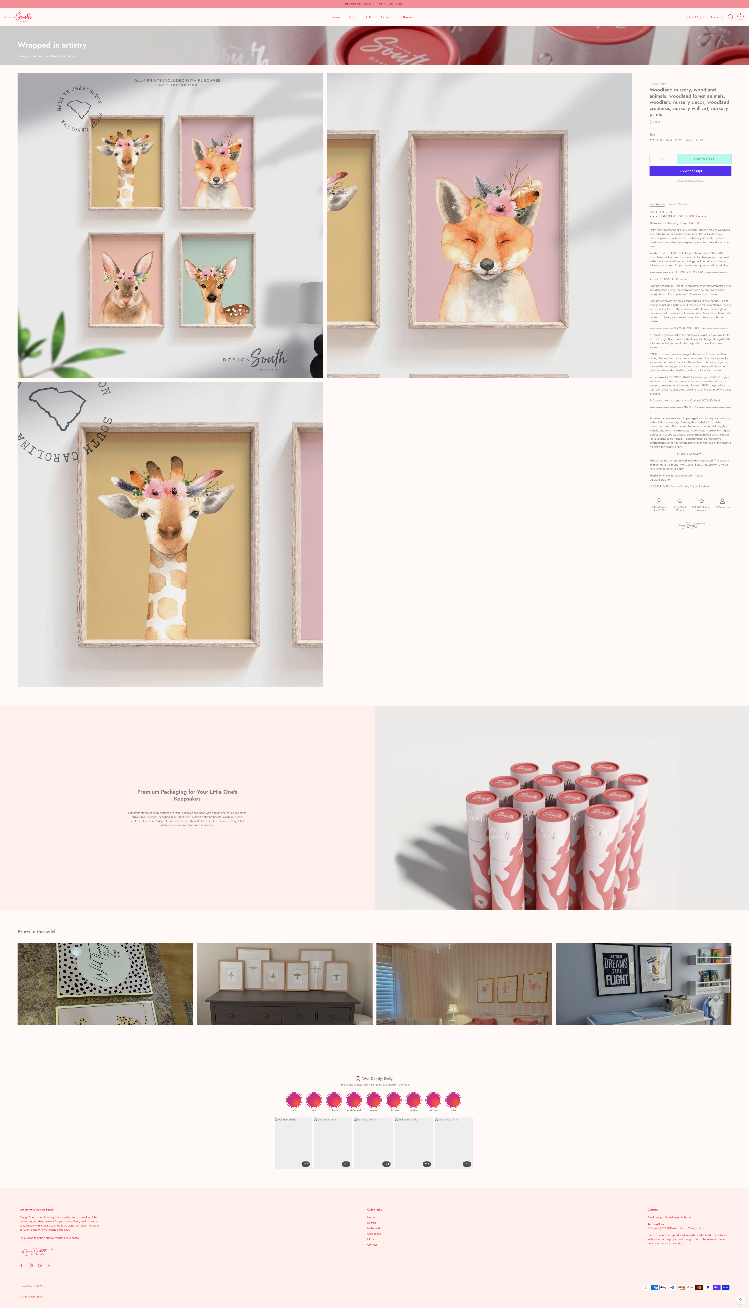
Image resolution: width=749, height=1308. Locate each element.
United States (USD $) (31, 1286)
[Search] (730, 17)
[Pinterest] (40, 1265)
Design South (658, 84)
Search (371, 1223)
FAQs (368, 17)
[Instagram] (31, 1265)
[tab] (659, 204)
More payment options (690, 180)
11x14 (669, 140)
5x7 (652, 140)
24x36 (699, 140)
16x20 (678, 140)
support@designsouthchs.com (674, 1217)
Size (652, 134)
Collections (374, 1233)
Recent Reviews (678, 204)
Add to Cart (704, 159)
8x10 (660, 140)
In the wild (407, 17)
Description (657, 204)
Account (716, 17)
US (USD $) (693, 17)
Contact (385, 17)
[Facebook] (21, 1265)
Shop (351, 17)
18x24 (688, 140)
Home (335, 17)
